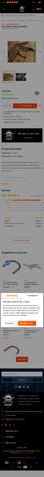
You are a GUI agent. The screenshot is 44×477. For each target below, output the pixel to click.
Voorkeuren (32, 295)
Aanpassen (9, 323)
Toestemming (11, 295)
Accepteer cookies (27, 323)
